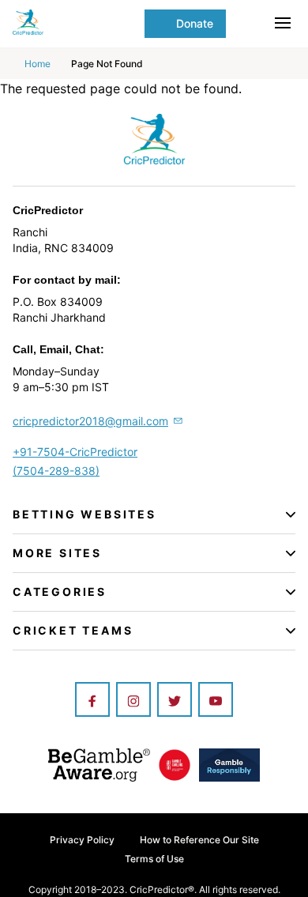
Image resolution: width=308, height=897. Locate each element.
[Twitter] (174, 701)
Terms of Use (154, 859)
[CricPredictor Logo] (79, 22)
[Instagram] (133, 701)
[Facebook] (92, 701)
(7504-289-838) (56, 470)
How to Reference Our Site (199, 840)
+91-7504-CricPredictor (75, 451)
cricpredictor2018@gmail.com (90, 421)
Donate (194, 23)
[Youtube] (215, 701)
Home (37, 64)
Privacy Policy (82, 840)
